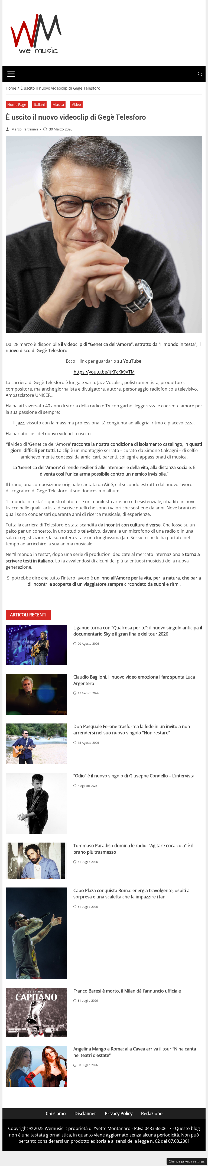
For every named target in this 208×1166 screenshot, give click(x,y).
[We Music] (36, 32)
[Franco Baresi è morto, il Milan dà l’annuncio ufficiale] (36, 1012)
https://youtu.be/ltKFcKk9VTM (104, 372)
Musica (58, 104)
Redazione (151, 1113)
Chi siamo (56, 1113)
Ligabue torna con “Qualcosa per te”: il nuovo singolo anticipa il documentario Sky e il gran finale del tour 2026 (137, 631)
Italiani (39, 104)
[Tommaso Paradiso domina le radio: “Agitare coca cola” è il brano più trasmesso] (36, 861)
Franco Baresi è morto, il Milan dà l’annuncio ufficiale (127, 991)
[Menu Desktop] (11, 74)
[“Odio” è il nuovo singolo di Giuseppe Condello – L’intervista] (36, 803)
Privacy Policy (118, 1113)
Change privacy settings (187, 1161)
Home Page (16, 104)
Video (76, 104)
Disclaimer (85, 1113)
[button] (200, 74)
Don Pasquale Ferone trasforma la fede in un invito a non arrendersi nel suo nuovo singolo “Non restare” (131, 729)
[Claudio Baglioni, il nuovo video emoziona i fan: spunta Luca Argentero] (36, 694)
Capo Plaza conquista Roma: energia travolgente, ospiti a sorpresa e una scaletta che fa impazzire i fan (131, 893)
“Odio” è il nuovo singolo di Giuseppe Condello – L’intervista (133, 776)
